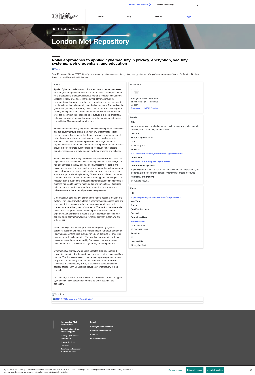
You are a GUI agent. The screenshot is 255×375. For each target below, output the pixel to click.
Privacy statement (98, 338)
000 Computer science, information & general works (157, 153)
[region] (127, 370)
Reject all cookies (194, 370)
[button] (53, 294)
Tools (57, 69)
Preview (154, 108)
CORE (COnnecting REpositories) (74, 299)
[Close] (251, 370)
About (100, 16)
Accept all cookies (214, 370)
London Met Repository (71, 29)
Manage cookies (175, 370)
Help (129, 16)
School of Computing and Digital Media (150, 161)
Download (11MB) (140, 108)
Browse (158, 16)
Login (188, 16)
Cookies (94, 334)
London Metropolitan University (54, 29)
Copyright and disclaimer (101, 326)
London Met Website (138, 4)
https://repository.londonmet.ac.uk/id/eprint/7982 (156, 197)
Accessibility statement (100, 330)
